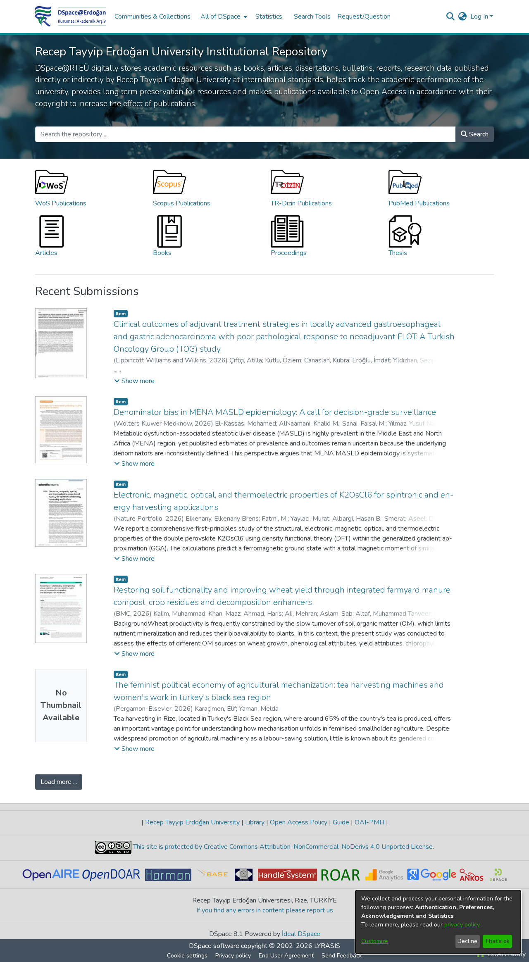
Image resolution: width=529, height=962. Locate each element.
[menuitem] (223, 16)
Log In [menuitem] (479, 16)
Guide (341, 822)
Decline (467, 941)
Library (254, 822)
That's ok (497, 941)
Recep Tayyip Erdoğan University (192, 822)
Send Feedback (342, 956)
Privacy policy (233, 956)
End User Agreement (286, 956)
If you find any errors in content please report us (264, 910)
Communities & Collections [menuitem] (152, 16)
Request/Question (364, 16)
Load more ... (59, 781)
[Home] (70, 16)
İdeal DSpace (301, 933)
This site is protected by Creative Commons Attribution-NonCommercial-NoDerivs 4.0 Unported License (282, 846)
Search (477, 134)
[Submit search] (451, 16)
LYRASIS (327, 945)
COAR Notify (506, 954)
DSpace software (214, 945)
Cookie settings (187, 956)
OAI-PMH (369, 822)
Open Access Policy (298, 822)
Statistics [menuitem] (268, 16)
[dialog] (438, 922)
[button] (134, 381)
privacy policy (461, 925)
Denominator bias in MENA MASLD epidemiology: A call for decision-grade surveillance (275, 412)
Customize (374, 941)
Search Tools (312, 16)
